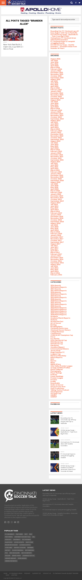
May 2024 (54, 105)
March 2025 (55, 88)
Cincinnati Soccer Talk (22, 537)
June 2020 (54, 186)
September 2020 (57, 180)
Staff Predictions (57, 388)
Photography (56, 371)
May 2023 (54, 126)
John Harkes (22, 558)
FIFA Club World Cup (59, 340)
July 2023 (54, 122)
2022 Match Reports (59, 308)
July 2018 (54, 225)
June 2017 (54, 247)
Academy (54, 316)
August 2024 (55, 100)
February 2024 (56, 110)
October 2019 (56, 199)
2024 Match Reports (59, 311)
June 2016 (54, 268)
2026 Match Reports (59, 314)
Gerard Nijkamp (10, 558)
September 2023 (57, 119)
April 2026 (55, 66)
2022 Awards (56, 306)
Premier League (57, 378)
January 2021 (56, 174)
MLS (52, 359)
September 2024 (57, 98)
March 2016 (55, 273)
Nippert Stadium (19, 547)
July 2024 (54, 102)
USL (33, 537)
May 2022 (54, 146)
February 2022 (56, 151)
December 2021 (57, 155)
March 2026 (55, 67)
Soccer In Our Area (58, 386)
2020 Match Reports (59, 301)
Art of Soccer (56, 323)
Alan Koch (8, 542)
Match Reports (56, 357)
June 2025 (54, 83)
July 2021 (54, 163)
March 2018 (55, 232)
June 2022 (54, 144)
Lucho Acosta (19, 542)
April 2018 (55, 230)
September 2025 (57, 78)
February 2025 (56, 90)
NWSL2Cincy (56, 364)
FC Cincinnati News (15, 573)
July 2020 (54, 184)
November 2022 (57, 136)
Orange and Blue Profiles (60, 368)
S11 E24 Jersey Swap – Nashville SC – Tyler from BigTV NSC (64, 35)
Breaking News (56, 326)
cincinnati (16, 539)
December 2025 (57, 72)
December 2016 (57, 257)
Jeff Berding (29, 550)
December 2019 (57, 196)
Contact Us (47, 573)
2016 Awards (56, 285)
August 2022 (55, 141)
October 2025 (56, 76)
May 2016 (54, 269)
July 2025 (54, 81)
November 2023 (57, 115)
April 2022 (55, 148)
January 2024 (56, 112)
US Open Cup (56, 393)
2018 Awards (56, 292)
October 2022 (56, 138)
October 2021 (56, 158)
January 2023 (56, 132)
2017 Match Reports (59, 290)
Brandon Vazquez (11, 545)
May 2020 (54, 187)
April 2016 (55, 271)
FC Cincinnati (9, 534)
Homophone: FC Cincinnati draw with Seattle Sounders (63, 39)
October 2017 (56, 240)
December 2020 (57, 175)
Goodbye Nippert (58, 347)
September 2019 (57, 201)
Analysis (54, 320)
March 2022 (55, 150)
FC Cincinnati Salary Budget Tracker (65, 573)
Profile (53, 381)
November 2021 (57, 156)
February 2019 (56, 213)
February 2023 (56, 131)
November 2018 (57, 218)
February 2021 (56, 172)
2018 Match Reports (59, 294)
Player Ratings (56, 373)
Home (5, 573)
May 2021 (54, 167)
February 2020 (56, 192)
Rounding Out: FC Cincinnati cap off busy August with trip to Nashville (65, 32)
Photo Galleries (57, 369)
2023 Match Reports (59, 309)
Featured (19, 534)
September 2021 (57, 160)
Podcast (54, 374)
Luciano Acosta (25, 545)
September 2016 (57, 263)
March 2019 (55, 211)
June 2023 (54, 124)
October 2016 (56, 261)
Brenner (30, 547)
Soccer (7, 555)
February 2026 (56, 69)
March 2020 (55, 191)
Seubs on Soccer (57, 385)
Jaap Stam (29, 542)
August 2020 (55, 182)
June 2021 (54, 165)
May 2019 (54, 208)
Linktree (14, 575)
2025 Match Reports (59, 313)
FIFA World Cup (57, 342)
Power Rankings (57, 376)
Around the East (57, 321)
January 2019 (56, 215)
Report (7, 550)
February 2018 (56, 233)
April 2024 (55, 107)
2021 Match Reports (59, 304)
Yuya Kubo (8, 547)
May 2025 (54, 84)
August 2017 (55, 244)
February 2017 (56, 254)
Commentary (56, 333)
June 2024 (54, 103)
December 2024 (57, 93)
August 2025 (55, 79)
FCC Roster (55, 338)
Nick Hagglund (15, 553)
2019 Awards (56, 296)
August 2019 (55, 203)
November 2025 (57, 74)
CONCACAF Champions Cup (62, 335)
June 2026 (54, 62)
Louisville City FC (28, 555)
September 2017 (57, 242)
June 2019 (54, 206)
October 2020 (56, 179)
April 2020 (55, 189)
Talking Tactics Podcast (60, 390)
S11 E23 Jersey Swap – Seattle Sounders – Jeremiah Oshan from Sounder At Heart (64, 46)
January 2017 (56, 256)
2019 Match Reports (59, 297)
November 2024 (57, 95)
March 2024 (55, 108)
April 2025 (55, 86)
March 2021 (55, 170)
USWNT (54, 397)
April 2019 (55, 210)
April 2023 (55, 127)
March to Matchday (58, 356)
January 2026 (56, 71)
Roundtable (55, 383)
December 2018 (57, 216)
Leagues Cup (56, 354)
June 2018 (54, 227)
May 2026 (54, 64)
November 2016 (57, 259)
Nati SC (53, 361)
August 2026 (55, 59)
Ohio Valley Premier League (61, 366)
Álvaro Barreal (17, 550)
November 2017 (57, 239)
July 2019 (54, 204)
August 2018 (55, 223)
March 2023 (55, 129)
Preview (54, 380)
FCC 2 (53, 337)
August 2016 (55, 264)
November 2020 (57, 177)
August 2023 (55, 120)
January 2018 (56, 235)
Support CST (36, 573)
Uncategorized (56, 392)
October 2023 (56, 117)
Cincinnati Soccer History (61, 330)
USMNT (54, 395)
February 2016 (56, 275)
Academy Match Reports (60, 318)
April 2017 (55, 251)
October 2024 (56, 96)
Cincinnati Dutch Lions (59, 328)
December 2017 (57, 237)
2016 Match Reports (59, 287)
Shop (7, 575)
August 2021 (55, 162)
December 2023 (57, 114)
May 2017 (54, 249)
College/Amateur (57, 332)
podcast (8, 539)
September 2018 (57, 221)
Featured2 (8, 537)
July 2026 (54, 60)
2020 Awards (56, 299)
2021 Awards (56, 302)
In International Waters (60, 349)
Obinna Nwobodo (11, 561)
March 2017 (55, 252)
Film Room (55, 345)
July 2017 (54, 245)
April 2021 (55, 168)
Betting (53, 325)
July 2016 (54, 266)
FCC (6, 553)
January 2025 (56, 91)
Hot (26, 534)
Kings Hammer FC (58, 352)
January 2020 (56, 194)
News (53, 362)
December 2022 (57, 134)
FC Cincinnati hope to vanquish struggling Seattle (63, 42)
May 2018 (54, 228)
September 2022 (57, 139)
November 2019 (57, 198)
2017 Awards (56, 289)
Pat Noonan (26, 539)
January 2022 (56, 153)
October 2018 (56, 220)
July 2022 (54, 143)
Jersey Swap (55, 350)
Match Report (26, 553)
